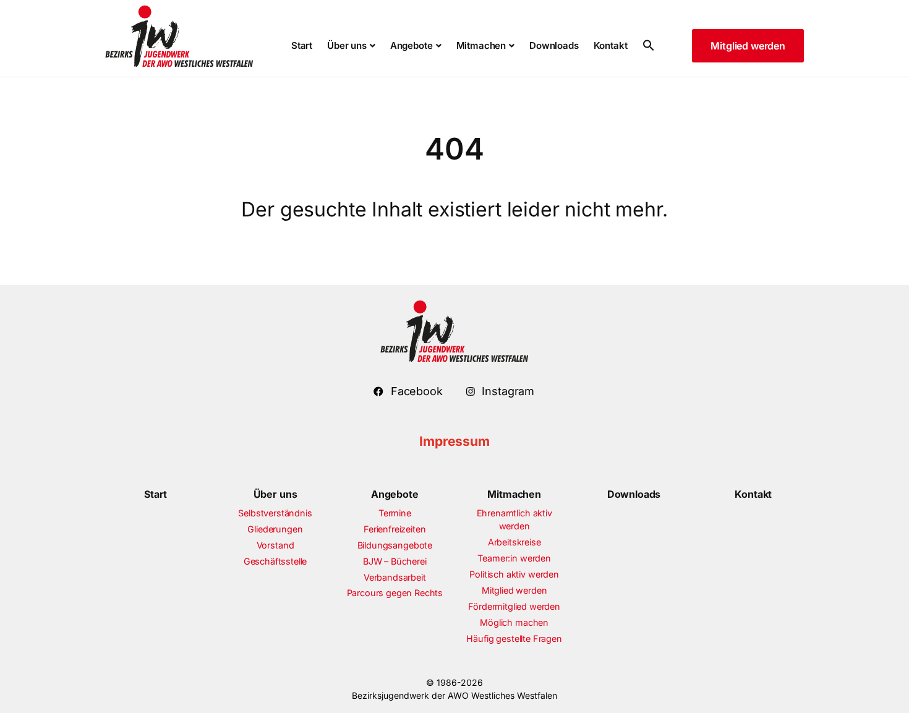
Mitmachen (514, 494)
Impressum (454, 441)
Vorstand (275, 545)
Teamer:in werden (513, 558)
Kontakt (753, 494)
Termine (394, 513)
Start (155, 494)
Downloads (634, 494)
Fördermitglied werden (514, 606)
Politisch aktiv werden (513, 574)
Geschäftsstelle (275, 561)
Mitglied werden (514, 590)
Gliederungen (274, 529)
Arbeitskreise (514, 542)
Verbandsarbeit (395, 577)
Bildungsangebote (394, 545)
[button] (645, 46)
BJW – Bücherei (395, 561)
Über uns (275, 494)
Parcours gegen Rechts (395, 592)
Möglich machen (514, 622)
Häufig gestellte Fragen (513, 638)
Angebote (395, 494)
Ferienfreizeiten (394, 529)
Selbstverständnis (275, 513)
